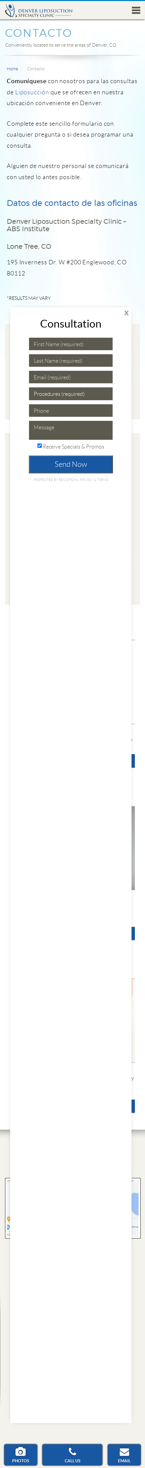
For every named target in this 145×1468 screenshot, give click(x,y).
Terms (102, 480)
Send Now (71, 464)
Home (12, 69)
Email (124, 1461)
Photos (20, 1461)
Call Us (72, 1461)
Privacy (87, 480)
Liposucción (32, 92)
